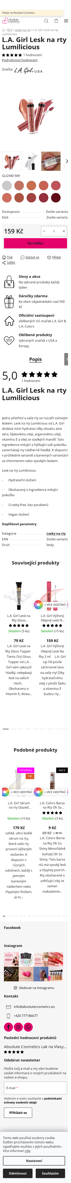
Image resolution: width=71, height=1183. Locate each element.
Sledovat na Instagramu (36, 988)
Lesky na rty (56, 533)
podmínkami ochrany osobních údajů (33, 1100)
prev (4, 614)
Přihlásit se (18, 1113)
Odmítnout (18, 1173)
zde (27, 1151)
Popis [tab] (35, 359)
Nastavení (34, 1161)
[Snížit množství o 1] (44, 231)
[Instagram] (18, 1027)
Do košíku (35, 243)
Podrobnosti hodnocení (19, 60)
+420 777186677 (26, 1016)
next (67, 614)
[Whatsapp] (28, 1027)
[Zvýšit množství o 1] (64, 231)
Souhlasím (50, 1173)
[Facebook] (8, 1027)
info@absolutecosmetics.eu (34, 1007)
